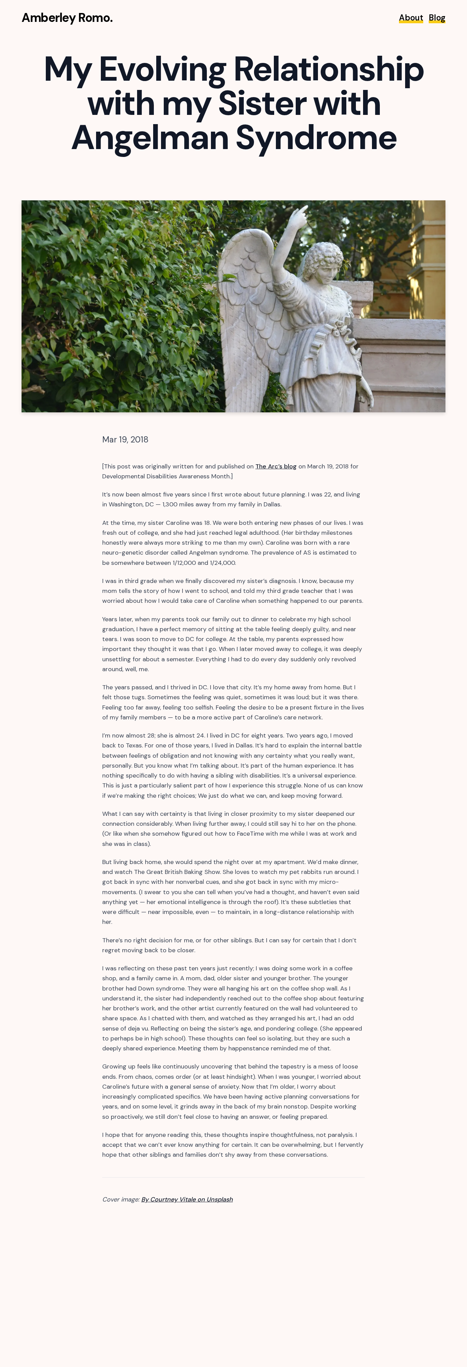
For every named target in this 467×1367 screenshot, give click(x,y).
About (411, 17)
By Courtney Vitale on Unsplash (187, 1199)
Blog (437, 17)
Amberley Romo (66, 18)
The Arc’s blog (276, 466)
